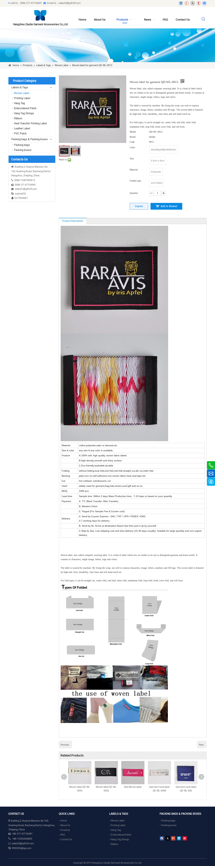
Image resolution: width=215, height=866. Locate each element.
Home (63, 820)
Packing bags (22, 145)
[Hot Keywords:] (203, 19)
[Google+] (187, 3)
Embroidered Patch (25, 108)
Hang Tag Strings (24, 113)
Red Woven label (133, 787)
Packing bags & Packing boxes (29, 139)
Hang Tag (19, 103)
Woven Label (21, 93)
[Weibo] (185, 838)
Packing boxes (22, 150)
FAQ (62, 834)
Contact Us (66, 839)
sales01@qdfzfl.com (26, 189)
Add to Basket (169, 206)
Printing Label (22, 98)
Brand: (133, 137)
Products (65, 830)
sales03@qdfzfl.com (70, 3)
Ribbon (18, 118)
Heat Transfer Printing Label (30, 123)
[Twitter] (192, 3)
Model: (133, 132)
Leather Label (22, 128)
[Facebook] (204, 3)
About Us (65, 825)
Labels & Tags (19, 87)
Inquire (139, 206)
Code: (132, 142)
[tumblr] (198, 3)
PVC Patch (20, 133)
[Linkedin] (181, 3)
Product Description (72, 221)
